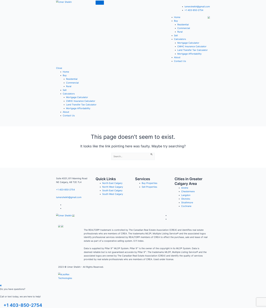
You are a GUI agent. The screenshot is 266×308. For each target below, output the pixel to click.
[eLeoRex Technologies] (68, 276)
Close (59, 68)
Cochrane (186, 206)
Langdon (185, 195)
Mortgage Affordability (189, 53)
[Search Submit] (151, 154)
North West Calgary (112, 186)
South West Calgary (112, 194)
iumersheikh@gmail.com (197, 6)
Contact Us (180, 61)
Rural (180, 31)
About (177, 57)
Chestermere (188, 191)
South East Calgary (112, 190)
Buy (176, 20)
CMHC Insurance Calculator (191, 46)
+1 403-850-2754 (194, 10)
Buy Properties (149, 183)
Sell (176, 35)
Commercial (183, 28)
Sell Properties (149, 186)
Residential (183, 24)
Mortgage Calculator (188, 42)
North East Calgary (112, 183)
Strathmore (187, 202)
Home (177, 17)
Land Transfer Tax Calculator (192, 50)
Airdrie (184, 187)
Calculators (180, 39)
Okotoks (185, 198)
